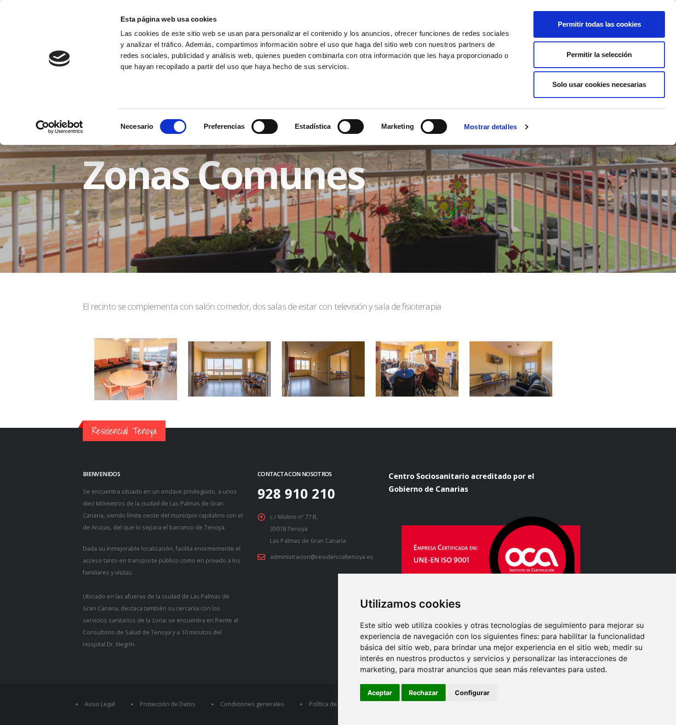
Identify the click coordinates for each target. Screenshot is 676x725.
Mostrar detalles (490, 127)
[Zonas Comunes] (230, 379)
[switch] (265, 126)
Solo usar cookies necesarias (599, 84)
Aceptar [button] (379, 692)
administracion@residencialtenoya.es (321, 557)
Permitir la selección (599, 54)
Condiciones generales (252, 704)
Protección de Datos (167, 704)
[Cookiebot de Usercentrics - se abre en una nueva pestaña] (59, 127)
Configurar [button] (472, 692)
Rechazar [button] (423, 692)
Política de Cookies (335, 704)
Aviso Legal (100, 704)
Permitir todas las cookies (599, 24)
